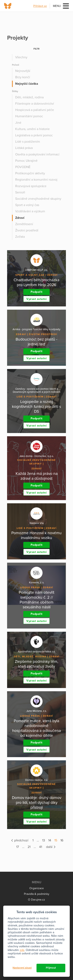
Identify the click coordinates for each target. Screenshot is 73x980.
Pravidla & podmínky (36, 894)
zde (22, 950)
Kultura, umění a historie (32, 129)
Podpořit (37, 292)
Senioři (20, 192)
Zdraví (19, 218)
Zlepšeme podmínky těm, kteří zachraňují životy (36, 664)
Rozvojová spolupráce (30, 186)
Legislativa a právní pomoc (34, 135)
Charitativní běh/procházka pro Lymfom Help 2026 (36, 282)
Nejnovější (22, 71)
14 (49, 840)
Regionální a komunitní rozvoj (36, 180)
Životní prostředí (26, 230)
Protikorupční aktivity (30, 173)
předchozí (20, 840)
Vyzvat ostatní (36, 299)
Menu (57, 6)
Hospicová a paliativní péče (34, 110)
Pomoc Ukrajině (26, 161)
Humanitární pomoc (29, 116)
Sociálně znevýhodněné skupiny (38, 199)
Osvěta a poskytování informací (37, 154)
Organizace (36, 888)
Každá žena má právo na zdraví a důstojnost (37, 476)
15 (55, 840)
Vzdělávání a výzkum (30, 211)
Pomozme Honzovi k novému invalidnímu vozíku (36, 535)
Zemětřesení (24, 224)
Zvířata (20, 237)
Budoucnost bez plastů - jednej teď (36, 341)
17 (17, 847)
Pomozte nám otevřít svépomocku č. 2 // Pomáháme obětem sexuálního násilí (36, 599)
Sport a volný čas (27, 205)
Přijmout (51, 967)
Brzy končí (22, 77)
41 (40, 847)
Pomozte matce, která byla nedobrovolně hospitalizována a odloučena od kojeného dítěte (36, 728)
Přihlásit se (40, 6)
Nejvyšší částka (26, 84)
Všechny (21, 57)
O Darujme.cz (36, 899)
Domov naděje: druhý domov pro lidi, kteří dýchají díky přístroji (36, 802)
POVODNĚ (22, 167)
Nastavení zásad (22, 967)
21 (29, 847)
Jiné (18, 123)
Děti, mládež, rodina (29, 97)
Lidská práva (24, 148)
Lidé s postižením (27, 142)
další (49, 847)
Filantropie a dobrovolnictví (34, 104)
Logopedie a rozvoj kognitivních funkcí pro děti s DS (36, 406)
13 (43, 840)
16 (61, 840)
